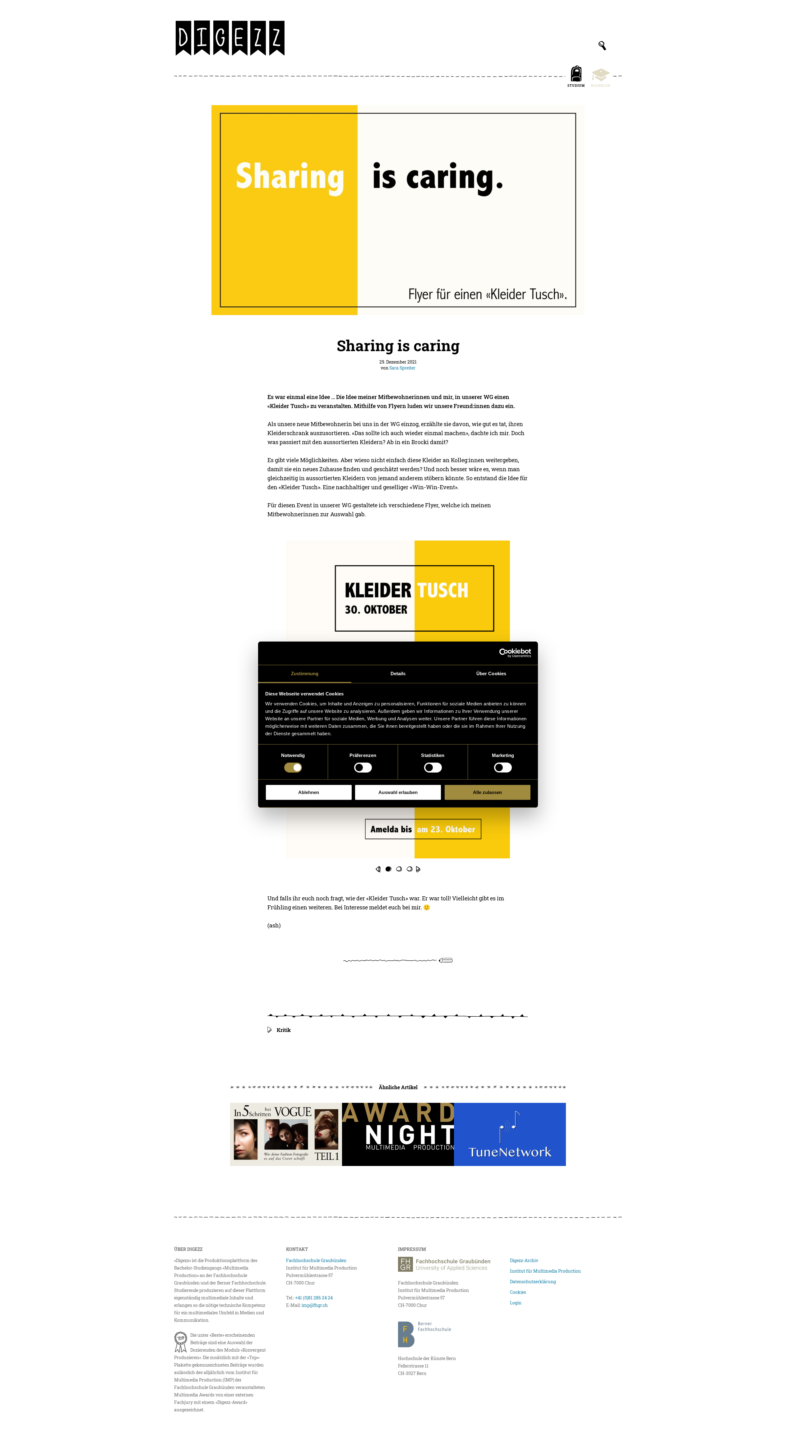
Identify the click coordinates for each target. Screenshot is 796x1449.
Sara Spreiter (402, 368)
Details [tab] (398, 673)
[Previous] (378, 869)
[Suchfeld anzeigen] (602, 45)
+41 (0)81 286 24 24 (314, 1298)
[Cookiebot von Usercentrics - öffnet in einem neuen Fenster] (504, 653)
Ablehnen (308, 792)
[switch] (363, 768)
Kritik (284, 1030)
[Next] (418, 869)
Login (515, 1303)
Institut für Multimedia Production (545, 1271)
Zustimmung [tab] (305, 673)
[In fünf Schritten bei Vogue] (286, 1134)
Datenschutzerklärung (533, 1281)
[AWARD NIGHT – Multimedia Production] (398, 1134)
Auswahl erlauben (398, 792)
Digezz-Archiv (524, 1260)
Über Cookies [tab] (491, 673)
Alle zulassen (487, 792)
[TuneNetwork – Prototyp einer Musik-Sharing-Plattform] (510, 1134)
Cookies (518, 1292)
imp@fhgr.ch (315, 1305)
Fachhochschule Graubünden (316, 1260)
